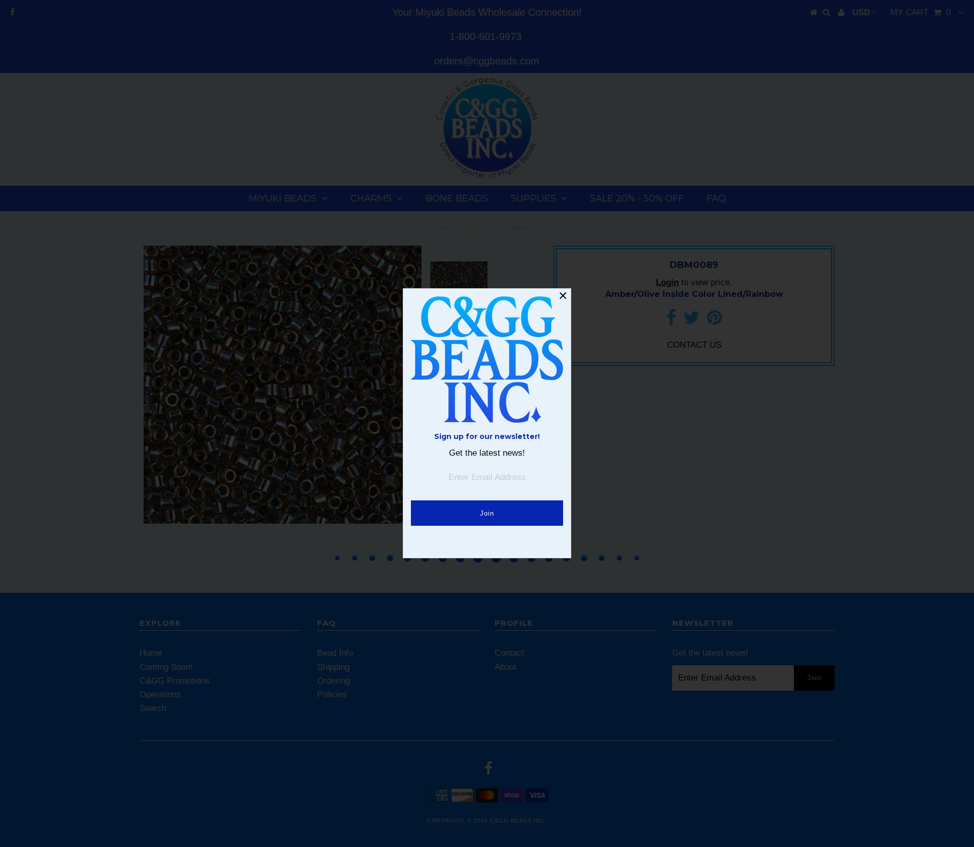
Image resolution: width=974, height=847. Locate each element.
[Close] (563, 296)
